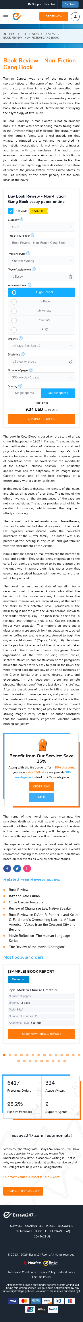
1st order (30, 211)
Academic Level (17, 285)
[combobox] (41, 276)
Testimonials (22, 1231)
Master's (44, 320)
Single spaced (24, 393)
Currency (13, 220)
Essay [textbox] (19, 276)
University (44, 310)
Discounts (65, 1226)
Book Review (19, 890)
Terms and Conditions (22, 1272)
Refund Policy (66, 1272)
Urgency (13, 338)
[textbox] (45, 362)
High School (44, 292)
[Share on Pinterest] (27, 868)
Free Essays (53, 1231)
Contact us (42, 1236)
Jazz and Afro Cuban (24, 896)
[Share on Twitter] (17, 868)
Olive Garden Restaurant (28, 902)
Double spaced (58, 393)
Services (16, 1226)
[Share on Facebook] (7, 868)
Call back (70, 4)
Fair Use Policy (41, 1277)
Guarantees (34, 1226)
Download (18, 979)
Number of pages (18, 370)
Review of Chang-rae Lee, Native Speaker (40, 908)
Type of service (16, 253)
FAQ (67, 1231)
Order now (54, 16)
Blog (38, 1231)
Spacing (12, 386)
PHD (44, 329)
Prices (50, 1226)
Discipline (14, 354)
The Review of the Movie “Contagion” (37, 947)
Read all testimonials (23, 1191)
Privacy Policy (47, 1272)
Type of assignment (19, 269)
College (44, 301)
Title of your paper (19, 235)
